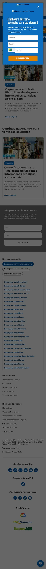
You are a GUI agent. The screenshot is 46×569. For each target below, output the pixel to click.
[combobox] (11, 50)
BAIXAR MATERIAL (23, 58)
